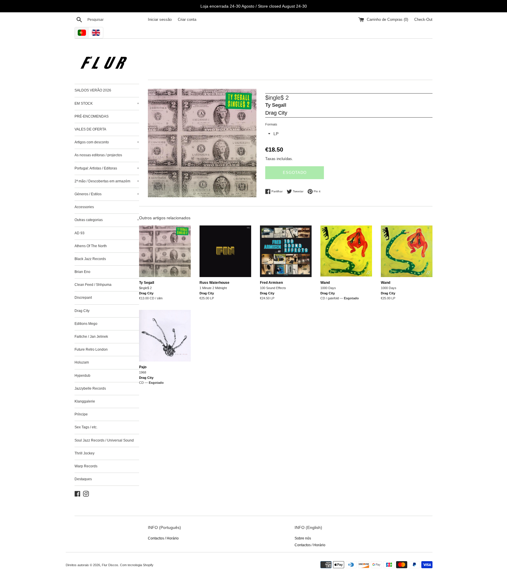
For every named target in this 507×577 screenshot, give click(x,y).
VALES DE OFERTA (90, 129)
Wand (325, 283)
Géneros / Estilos (107, 194)
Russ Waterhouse (214, 283)
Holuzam (82, 362)
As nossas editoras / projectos (98, 155)
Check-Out (423, 20)
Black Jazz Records (90, 259)
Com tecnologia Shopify (136, 565)
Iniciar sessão (160, 20)
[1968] (165, 336)
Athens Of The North (91, 246)
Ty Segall (275, 105)
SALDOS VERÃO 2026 (93, 90)
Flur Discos (110, 565)
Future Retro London (91, 349)
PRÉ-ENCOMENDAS (92, 116)
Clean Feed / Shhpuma (93, 285)
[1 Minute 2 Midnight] (225, 251)
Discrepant (83, 298)
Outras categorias (107, 220)
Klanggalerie (85, 401)
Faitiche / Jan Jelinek (91, 337)
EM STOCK (107, 103)
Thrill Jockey (84, 453)
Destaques (83, 479)
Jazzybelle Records (90, 388)
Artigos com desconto (107, 142)
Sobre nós (303, 538)
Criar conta (187, 20)
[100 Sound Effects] (286, 251)
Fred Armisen (271, 283)
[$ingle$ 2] (165, 251)
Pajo (142, 367)
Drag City (82, 311)
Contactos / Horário (163, 538)
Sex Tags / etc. (86, 427)
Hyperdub (82, 376)
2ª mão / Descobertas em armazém (107, 181)
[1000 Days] (346, 251)
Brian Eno (82, 272)
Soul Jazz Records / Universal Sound (104, 440)
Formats (271, 124)
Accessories (84, 207)
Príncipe (81, 414)
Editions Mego (86, 324)
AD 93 (79, 233)
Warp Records (86, 466)
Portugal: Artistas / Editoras (107, 168)
